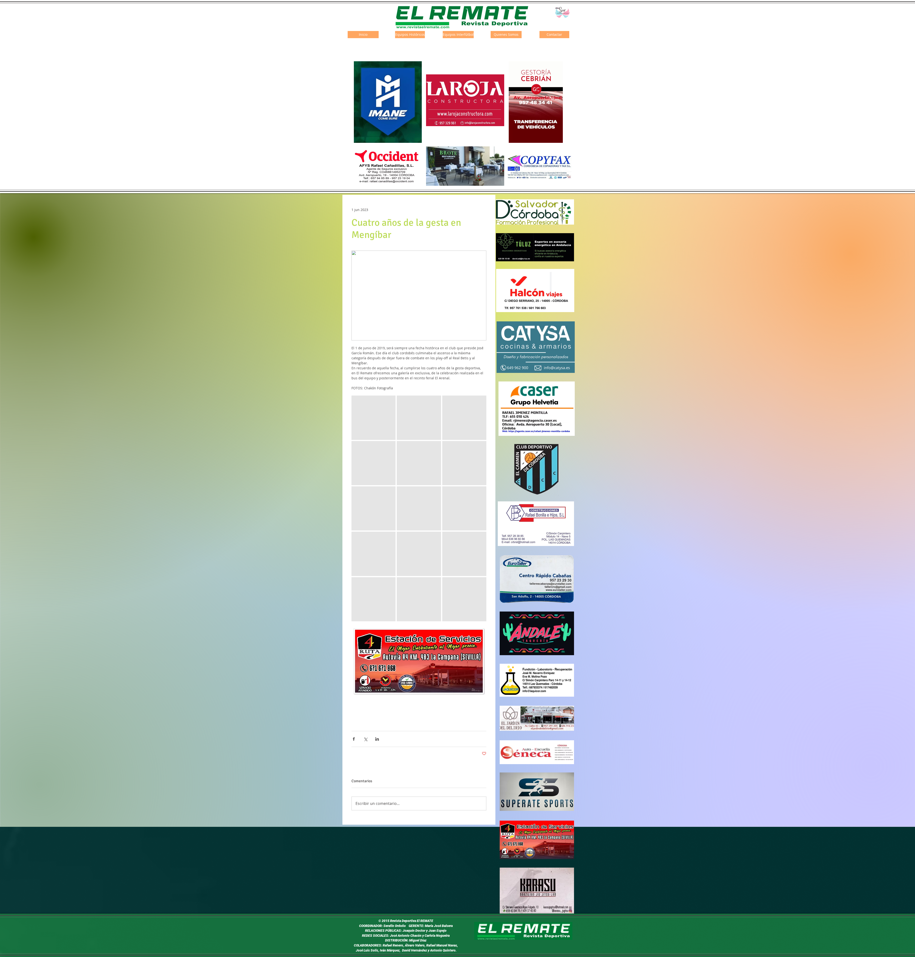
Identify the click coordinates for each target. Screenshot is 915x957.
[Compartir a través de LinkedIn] (377, 739)
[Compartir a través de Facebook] (353, 739)
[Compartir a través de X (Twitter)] (365, 739)
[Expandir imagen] (373, 418)
